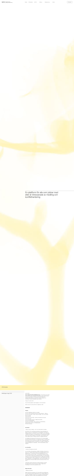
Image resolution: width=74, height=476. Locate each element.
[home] (7, 2)
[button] (36, 2)
